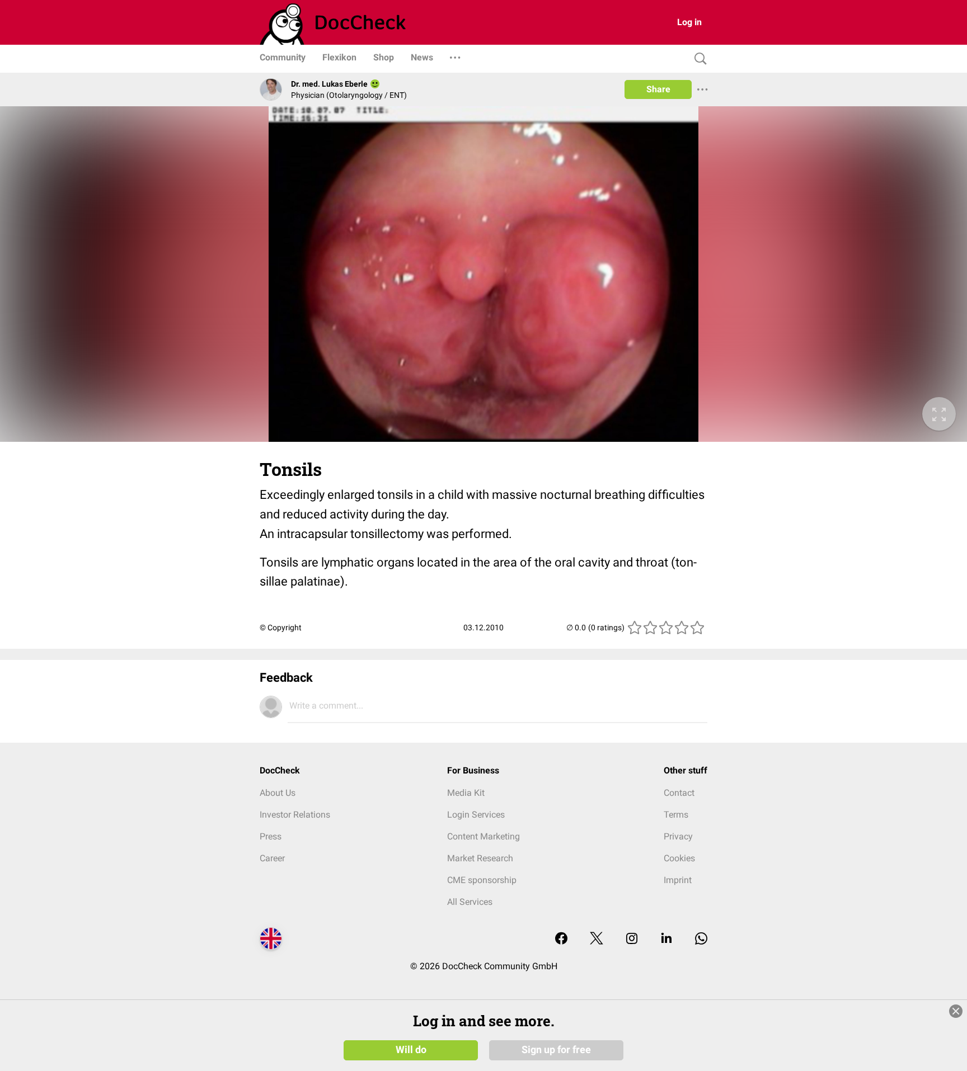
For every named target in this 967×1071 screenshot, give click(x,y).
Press (270, 836)
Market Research (480, 858)
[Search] (697, 59)
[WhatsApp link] (701, 939)
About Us (277, 792)
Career (272, 858)
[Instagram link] (632, 939)
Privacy (678, 836)
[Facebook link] (561, 939)
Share (658, 89)
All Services (469, 902)
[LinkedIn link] (666, 939)
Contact (679, 792)
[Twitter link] (596, 939)
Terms (676, 814)
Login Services (476, 814)
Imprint (678, 880)
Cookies (679, 858)
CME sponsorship (482, 880)
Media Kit (466, 792)
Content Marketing (483, 836)
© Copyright (281, 627)
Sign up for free (556, 1049)
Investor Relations (295, 814)
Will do (411, 1049)
